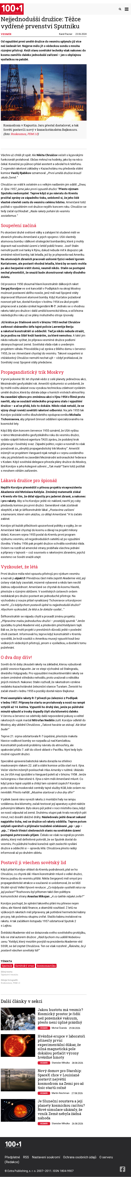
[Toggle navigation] (126, 9)
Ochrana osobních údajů (79, 1157)
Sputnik (7, 965)
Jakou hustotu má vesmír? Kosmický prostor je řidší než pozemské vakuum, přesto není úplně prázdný (60, 1016)
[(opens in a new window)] (122, 1164)
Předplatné (12, 1157)
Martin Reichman (60, 1093)
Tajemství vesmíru (9, 974)
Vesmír (44, 1028)
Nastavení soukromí (46, 1157)
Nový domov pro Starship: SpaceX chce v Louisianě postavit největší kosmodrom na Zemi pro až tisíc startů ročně (61, 1079)
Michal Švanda (59, 1027)
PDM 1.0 (16, 983)
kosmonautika (46, 965)
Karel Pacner (65, 34)
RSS (26, 1157)
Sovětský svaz (24, 965)
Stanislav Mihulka (61, 1062)
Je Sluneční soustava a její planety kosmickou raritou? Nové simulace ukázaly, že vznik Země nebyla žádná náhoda (61, 1109)
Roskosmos (6, 983)
